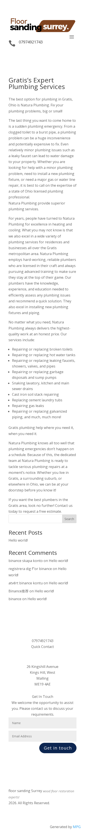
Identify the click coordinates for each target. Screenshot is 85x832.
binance (14, 598)
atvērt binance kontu (25, 583)
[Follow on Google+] (11, 809)
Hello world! (18, 540)
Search (69, 519)
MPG (77, 826)
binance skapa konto (25, 560)
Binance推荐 (18, 591)
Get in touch (58, 748)
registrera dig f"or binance (30, 568)
